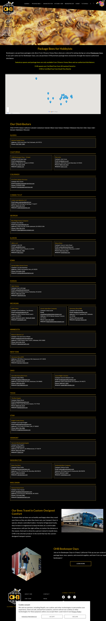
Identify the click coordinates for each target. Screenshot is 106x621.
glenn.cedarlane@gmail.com (23, 202)
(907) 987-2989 (20, 144)
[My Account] (90, 4)
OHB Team (28, 598)
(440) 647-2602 (63, 383)
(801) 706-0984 (20, 428)
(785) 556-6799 (20, 293)
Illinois (52, 127)
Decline (75, 616)
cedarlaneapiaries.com (23, 207)
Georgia (47, 127)
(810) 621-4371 (20, 318)
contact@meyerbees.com (66, 247)
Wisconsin (27, 129)
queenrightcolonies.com (67, 385)
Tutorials (84, 3)
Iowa (56, 127)
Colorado (33, 127)
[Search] (93, 4)
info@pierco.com (64, 161)
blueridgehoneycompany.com (25, 230)
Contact (46, 594)
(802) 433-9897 (20, 450)
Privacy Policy (76, 612)
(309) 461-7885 (20, 250)
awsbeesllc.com (21, 320)
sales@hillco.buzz (20, 247)
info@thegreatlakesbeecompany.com (51, 314)
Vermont (12, 129)
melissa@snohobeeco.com (66, 469)
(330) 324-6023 (20, 383)
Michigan (66, 127)
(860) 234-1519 (20, 206)
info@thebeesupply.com (22, 402)
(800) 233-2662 (63, 164)
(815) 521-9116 (63, 250)
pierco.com (64, 166)
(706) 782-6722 (20, 228)
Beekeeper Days (97, 53)
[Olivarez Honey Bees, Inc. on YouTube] (74, 597)
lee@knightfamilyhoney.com (23, 424)
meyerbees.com (65, 252)
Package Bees (37, 3)
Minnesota (73, 127)
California (27, 127)
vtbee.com (20, 452)
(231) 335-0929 (49, 320)
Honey (78, 3)
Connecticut (40, 127)
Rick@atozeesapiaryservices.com (24, 183)
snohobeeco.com (66, 475)
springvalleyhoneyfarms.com (25, 273)
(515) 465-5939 (20, 271)
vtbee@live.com (19, 447)
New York (80, 127)
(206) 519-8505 (20, 473)
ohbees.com (20, 166)
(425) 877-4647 (63, 473)
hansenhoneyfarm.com (23, 497)
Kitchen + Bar (58, 3)
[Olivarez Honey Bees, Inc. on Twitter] (63, 597)
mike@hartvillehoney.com (22, 379)
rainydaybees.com (22, 475)
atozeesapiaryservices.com (25, 187)
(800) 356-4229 (20, 405)
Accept (52, 616)
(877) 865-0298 (20, 164)
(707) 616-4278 (78, 318)
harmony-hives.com (81, 320)
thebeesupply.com (22, 407)
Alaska (21, 127)
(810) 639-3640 (30, 318)
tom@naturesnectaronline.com (24, 338)
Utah (93, 127)
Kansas (61, 127)
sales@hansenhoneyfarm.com (23, 491)
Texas (89, 127)
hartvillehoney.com (22, 385)
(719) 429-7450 (20, 185)
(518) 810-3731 (20, 361)
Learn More (81, 563)
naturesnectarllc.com (23, 344)
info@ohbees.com (20, 161)
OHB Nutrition (48, 3)
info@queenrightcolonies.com (67, 379)
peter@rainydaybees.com (22, 469)
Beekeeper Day (69, 3)
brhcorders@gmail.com (22, 224)
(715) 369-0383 (20, 495)
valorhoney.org (21, 295)
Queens (27, 3)
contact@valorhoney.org (22, 290)
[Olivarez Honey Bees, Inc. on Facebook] (69, 597)
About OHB (28, 594)
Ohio (85, 127)
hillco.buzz (20, 252)
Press (45, 598)
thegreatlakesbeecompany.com (55, 321)
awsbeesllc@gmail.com (22, 312)
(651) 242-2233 (20, 342)
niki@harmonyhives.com (80, 312)
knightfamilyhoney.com (23, 430)
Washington (19, 129)
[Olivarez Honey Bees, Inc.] (8, 8)
